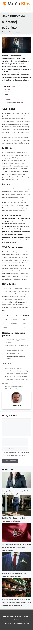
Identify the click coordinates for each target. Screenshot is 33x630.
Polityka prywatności (9, 616)
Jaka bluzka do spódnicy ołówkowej (17, 376)
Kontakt (19, 616)
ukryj (13, 86)
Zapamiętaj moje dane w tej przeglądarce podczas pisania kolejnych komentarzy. (16, 454)
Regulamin (27, 616)
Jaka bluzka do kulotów (11, 388)
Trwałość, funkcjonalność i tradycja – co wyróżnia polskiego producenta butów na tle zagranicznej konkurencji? (16, 602)
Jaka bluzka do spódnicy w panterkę (17, 371)
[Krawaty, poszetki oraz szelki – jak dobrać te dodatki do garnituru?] (16, 562)
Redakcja (16, 620)
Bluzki (6, 383)
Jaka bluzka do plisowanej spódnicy (17, 379)
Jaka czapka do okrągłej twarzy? (14, 386)
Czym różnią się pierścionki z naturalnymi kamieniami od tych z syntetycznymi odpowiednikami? (16, 547)
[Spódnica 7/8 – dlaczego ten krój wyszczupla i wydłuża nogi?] (16, 506)
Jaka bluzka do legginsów (14, 368)
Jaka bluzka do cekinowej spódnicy (16, 373)
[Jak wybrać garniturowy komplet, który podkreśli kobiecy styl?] (16, 480)
